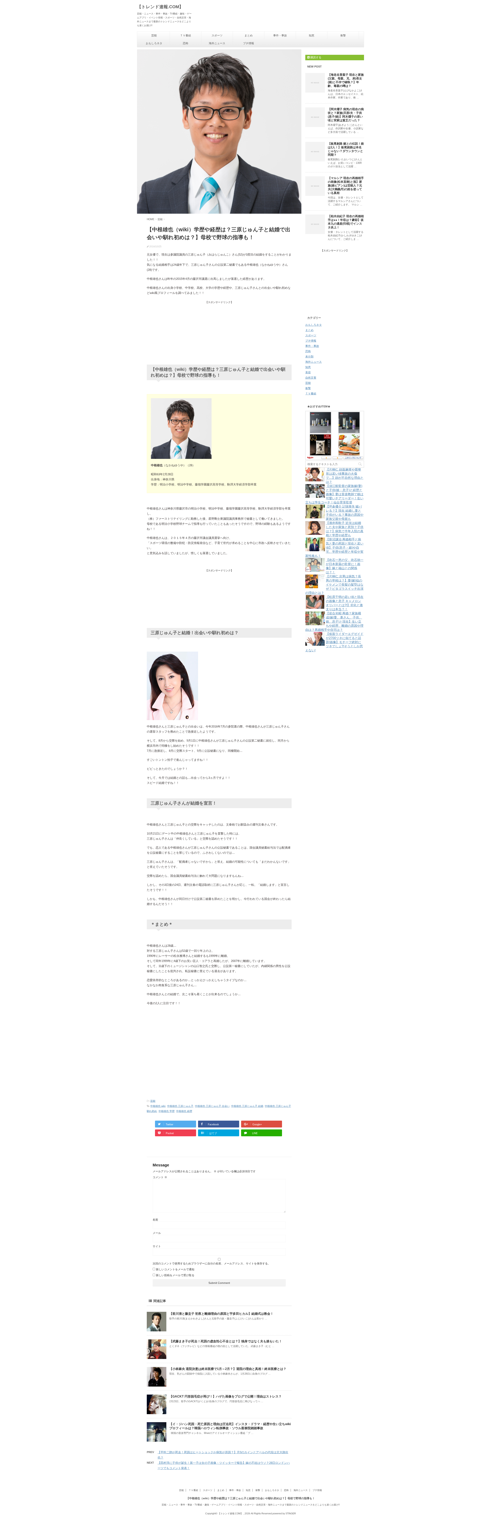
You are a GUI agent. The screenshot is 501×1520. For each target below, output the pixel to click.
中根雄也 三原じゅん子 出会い (212, 1106)
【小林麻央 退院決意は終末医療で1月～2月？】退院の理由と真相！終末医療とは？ (227, 1369)
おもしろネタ (154, 43)
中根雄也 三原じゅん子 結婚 (247, 1106)
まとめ (248, 35)
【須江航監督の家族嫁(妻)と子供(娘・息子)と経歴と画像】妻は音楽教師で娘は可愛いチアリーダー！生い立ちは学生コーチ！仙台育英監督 (334, 494)
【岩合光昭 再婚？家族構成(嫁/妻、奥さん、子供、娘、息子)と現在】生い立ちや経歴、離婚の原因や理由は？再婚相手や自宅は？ (334, 621)
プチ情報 (248, 43)
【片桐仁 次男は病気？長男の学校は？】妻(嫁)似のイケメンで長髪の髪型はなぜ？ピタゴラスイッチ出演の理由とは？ (334, 584)
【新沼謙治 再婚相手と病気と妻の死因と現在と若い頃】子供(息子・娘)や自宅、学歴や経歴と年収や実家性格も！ (334, 547)
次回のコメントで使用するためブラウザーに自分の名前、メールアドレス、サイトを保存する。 (211, 1263)
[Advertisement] (219, 331)
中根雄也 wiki (158, 1106)
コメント (160, 1177)
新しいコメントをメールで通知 (175, 1269)
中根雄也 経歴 (184, 1111)
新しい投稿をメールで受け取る (175, 1275)
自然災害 (310, 377)
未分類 (309, 356)
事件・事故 (280, 35)
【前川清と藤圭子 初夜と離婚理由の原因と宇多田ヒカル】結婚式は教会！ (221, 1313)
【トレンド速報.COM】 (160, 6)
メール (157, 1233)
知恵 (311, 35)
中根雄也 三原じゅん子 (180, 1106)
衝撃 (343, 35)
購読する (315, 57)
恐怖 (185, 43)
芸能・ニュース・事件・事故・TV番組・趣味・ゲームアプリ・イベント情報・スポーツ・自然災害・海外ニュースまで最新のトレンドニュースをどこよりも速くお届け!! (251, 1504)
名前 (155, 1219)
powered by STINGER (284, 1513)
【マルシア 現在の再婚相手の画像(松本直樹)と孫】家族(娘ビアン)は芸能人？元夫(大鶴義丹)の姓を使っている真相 (346, 185)
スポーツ (217, 35)
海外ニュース (217, 43)
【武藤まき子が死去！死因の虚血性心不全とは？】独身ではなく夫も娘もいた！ (225, 1341)
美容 (308, 372)
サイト (157, 1246)
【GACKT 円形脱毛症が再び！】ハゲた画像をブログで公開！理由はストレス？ (225, 1396)
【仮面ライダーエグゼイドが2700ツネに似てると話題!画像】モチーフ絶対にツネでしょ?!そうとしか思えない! (334, 642)
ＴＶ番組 (185, 35)
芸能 (154, 35)
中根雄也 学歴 (167, 1111)
